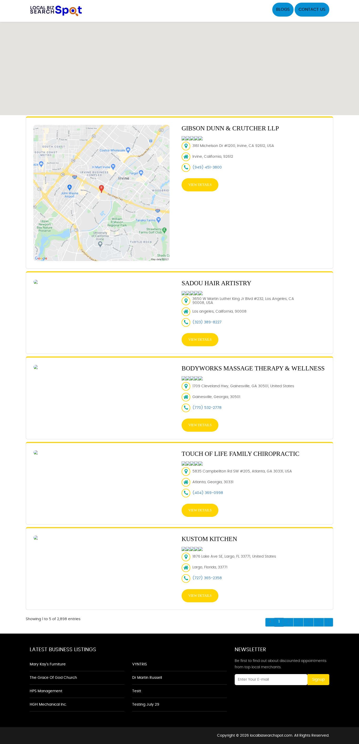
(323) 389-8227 (207, 322)
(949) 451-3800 (207, 167)
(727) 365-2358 (207, 578)
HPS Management (46, 691)
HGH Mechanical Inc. (48, 704)
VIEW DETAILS (200, 185)
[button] (179, 65)
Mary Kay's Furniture (48, 664)
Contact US (312, 9)
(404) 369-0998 (207, 493)
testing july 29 (145, 704)
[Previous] (270, 622)
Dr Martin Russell (147, 678)
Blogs (283, 9)
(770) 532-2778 (207, 408)
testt (136, 691)
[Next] (328, 622)
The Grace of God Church (53, 678)
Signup (318, 679)
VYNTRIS (139, 664)
